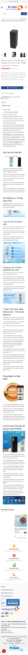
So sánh (2, 652)
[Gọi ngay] (4, 651)
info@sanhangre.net (9, 632)
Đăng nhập (16, 1)
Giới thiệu (11, 643)
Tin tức (23, 643)
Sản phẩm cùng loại (7, 510)
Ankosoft (18, 641)
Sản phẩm (17, 643)
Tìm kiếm (24, 13)
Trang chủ (5, 643)
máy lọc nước (5, 98)
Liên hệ (14, 645)
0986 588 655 (6, 97)
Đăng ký (11, 1)
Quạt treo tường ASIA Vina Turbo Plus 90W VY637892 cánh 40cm (20, 529)
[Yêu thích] (25, 87)
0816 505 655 (8, 630)
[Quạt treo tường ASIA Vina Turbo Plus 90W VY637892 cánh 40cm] (20, 520)
